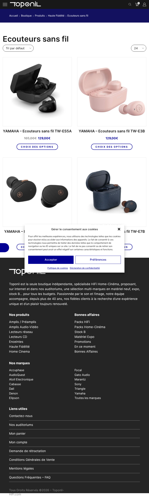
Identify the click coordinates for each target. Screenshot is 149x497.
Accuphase (16, 370)
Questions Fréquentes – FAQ (30, 477)
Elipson (14, 398)
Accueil (13, 15)
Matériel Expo (84, 337)
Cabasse (15, 384)
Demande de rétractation (27, 451)
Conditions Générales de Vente (32, 460)
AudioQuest (17, 375)
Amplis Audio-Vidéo (23, 327)
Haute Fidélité (56, 15)
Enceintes (16, 342)
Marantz (80, 379)
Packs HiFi (82, 322)
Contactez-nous (21, 416)
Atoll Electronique (21, 379)
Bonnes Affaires (86, 351)
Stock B (80, 332)
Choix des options (37, 146)
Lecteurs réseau (21, 332)
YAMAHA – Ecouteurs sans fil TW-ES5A (37, 131)
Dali (11, 388)
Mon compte (18, 442)
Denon (13, 393)
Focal (78, 370)
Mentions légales (21, 468)
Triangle (79, 388)
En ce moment (84, 346)
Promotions (82, 342)
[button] (119, 229)
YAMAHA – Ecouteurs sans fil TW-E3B (112, 131)
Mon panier (17, 433)
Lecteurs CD (18, 337)
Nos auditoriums (21, 425)
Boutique (26, 15)
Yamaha (79, 393)
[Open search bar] (130, 4)
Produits (40, 15)
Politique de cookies (57, 268)
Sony (77, 384)
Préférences (98, 259)
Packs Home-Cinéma (89, 327)
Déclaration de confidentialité (85, 268)
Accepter (51, 259)
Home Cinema (19, 351)
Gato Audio (82, 375)
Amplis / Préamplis (22, 322)
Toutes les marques (87, 398)
